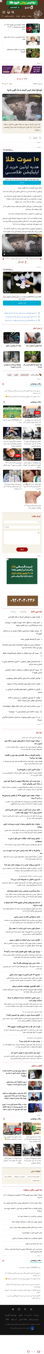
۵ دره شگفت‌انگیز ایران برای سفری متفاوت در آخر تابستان (21, 320)
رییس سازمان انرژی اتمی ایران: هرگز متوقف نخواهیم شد (21, 706)
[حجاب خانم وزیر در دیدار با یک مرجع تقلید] (33, 40)
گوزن (16, 375)
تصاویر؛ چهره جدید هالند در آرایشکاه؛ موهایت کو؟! (27, 1222)
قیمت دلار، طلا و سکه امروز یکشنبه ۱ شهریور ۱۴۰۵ (24, 1026)
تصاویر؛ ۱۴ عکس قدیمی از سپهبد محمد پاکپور (25, 974)
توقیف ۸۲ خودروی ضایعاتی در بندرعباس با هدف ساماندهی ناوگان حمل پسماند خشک (25, 699)
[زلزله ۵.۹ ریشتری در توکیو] (11, 337)
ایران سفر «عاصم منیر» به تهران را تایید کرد (25, 1052)
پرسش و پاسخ (33, 1319)
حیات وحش (24, 375)
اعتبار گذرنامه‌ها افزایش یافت (30, 639)
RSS (7, 1319)
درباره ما (36, 1315)
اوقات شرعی (23, 1319)
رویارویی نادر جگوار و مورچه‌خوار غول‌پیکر (16, 50)
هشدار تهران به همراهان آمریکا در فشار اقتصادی (24, 617)
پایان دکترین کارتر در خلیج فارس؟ (28, 769)
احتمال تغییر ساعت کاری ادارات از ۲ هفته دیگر (24, 928)
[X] (25, 1309)
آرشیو (20, 1315)
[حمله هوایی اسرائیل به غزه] (32, 337)
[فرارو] (37, 14)
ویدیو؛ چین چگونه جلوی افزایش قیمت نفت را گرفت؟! (22, 951)
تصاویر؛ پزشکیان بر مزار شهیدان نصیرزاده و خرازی (27, 1238)
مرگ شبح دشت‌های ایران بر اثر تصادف (32, 366)
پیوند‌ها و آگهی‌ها (10, 1315)
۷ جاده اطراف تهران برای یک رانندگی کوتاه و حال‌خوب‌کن (21, 317)
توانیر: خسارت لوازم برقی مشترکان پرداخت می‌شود (23, 684)
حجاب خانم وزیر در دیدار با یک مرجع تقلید (14, 38)
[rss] (31, 1309)
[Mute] (8, 291)
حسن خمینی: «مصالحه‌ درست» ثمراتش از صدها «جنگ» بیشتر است (25, 999)
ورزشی (23, 16)
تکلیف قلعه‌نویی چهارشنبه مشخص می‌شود (26, 986)
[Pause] (5, 291)
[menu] (4, 12)
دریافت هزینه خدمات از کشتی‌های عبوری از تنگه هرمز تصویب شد (23, 742)
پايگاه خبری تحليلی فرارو (18, 1324)
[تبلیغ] (22, 4)
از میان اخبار (37, 328)
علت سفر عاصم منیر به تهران (33, 1244)
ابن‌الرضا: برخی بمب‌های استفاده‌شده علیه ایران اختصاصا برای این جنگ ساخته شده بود (22, 646)
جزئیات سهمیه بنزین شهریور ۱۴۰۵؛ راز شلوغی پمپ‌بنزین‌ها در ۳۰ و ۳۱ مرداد (14, 27)
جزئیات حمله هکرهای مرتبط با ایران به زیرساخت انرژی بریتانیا (22, 825)
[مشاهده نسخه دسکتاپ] (8, 12)
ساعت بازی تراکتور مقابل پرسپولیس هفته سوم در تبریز (26, 1227)
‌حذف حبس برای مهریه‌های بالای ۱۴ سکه (26, 963)
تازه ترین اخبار (36, 611)
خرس (9, 375)
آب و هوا (14, 1319)
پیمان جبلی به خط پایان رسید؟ (29, 1041)
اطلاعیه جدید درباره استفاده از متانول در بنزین (25, 940)
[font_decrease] (30, 138)
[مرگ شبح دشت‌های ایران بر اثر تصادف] (32, 356)
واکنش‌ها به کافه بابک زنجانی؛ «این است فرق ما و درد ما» (22, 852)
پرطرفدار (23, 611)
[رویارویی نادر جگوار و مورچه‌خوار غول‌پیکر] (33, 53)
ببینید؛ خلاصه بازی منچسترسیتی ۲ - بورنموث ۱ (23, 711)
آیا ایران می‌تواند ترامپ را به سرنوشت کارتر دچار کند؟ (22, 865)
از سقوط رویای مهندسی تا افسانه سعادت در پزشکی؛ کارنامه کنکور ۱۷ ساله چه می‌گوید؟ (14, 1073)
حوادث (18, 16)
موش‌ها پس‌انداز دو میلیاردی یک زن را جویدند (12, 366)
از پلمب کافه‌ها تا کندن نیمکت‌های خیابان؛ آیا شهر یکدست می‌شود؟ (17, 1083)
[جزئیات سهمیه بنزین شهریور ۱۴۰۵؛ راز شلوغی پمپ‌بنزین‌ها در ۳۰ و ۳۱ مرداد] (33, 28)
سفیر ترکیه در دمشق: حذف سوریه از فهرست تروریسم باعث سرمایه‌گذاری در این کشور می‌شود (23, 624)
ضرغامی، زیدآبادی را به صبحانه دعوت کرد (30, 1216)
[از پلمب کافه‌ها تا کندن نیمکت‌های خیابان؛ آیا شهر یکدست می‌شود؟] (35, 1085)
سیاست (29, 16)
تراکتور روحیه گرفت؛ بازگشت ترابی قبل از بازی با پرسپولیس (25, 840)
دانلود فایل (21, 262)
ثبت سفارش (22, 303)
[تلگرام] (13, 1309)
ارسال (22, 549)
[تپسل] (4, 150)
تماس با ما (27, 1315)
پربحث (13, 611)
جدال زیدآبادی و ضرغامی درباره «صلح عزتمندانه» (23, 891)
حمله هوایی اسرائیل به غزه (34, 346)
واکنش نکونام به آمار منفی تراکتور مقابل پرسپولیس (23, 678)
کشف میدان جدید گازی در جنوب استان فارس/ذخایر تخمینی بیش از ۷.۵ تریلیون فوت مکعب (23, 811)
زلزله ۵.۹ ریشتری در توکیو (13, 346)
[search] (13, 12)
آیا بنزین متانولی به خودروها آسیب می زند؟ (25, 879)
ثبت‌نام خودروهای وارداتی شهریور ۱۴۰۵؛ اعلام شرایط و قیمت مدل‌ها (23, 904)
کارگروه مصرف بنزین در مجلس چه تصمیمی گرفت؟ (23, 1015)
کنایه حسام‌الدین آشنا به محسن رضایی (27, 917)
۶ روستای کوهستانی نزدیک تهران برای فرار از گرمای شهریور (20, 313)
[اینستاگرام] (19, 1309)
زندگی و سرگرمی (9, 16)
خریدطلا (22, 182)
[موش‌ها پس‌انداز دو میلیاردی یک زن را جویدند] (11, 356)
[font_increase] (40, 138)
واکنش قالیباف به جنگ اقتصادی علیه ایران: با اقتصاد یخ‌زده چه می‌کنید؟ (23, 756)
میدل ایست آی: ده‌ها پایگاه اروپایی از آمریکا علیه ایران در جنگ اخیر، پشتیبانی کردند (23, 782)
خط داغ (39, 733)
